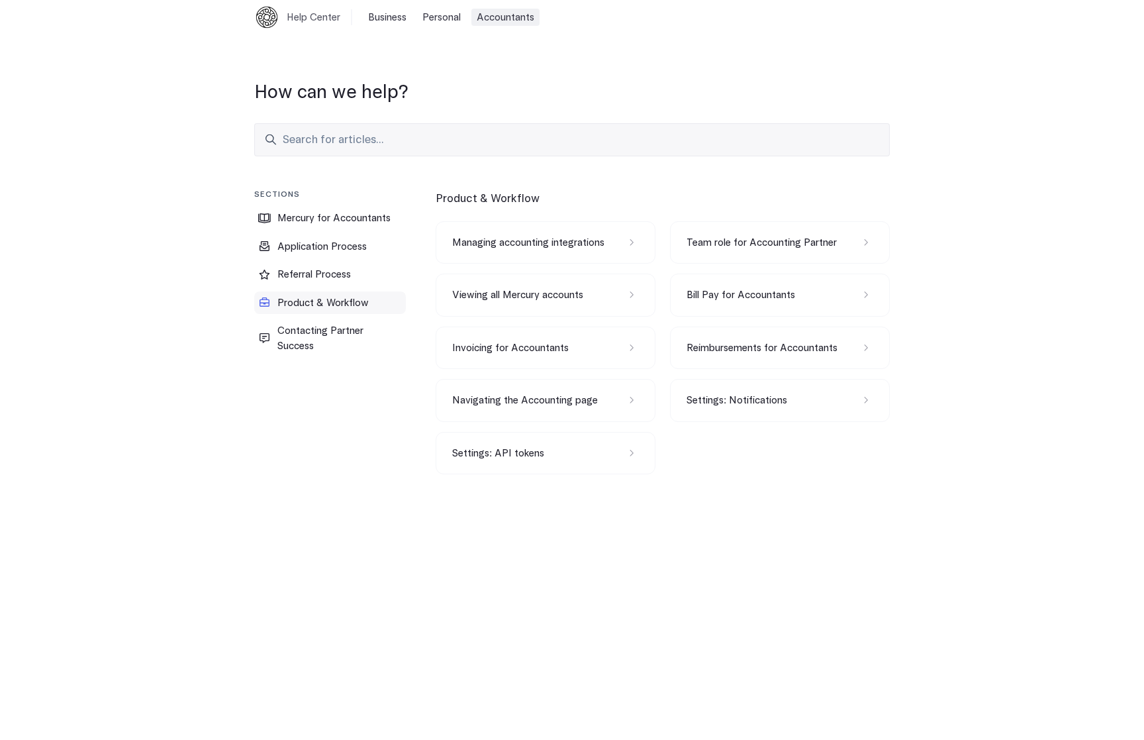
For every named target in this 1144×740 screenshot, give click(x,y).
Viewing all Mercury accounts (517, 295)
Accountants (505, 17)
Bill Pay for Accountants (741, 295)
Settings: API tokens (498, 453)
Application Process (322, 246)
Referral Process (314, 274)
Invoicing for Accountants (510, 348)
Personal (441, 17)
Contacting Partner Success (320, 338)
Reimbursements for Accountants (762, 348)
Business (387, 17)
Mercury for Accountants (334, 218)
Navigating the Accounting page (525, 400)
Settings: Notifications (737, 400)
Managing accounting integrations (528, 242)
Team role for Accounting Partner (762, 242)
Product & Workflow (323, 303)
